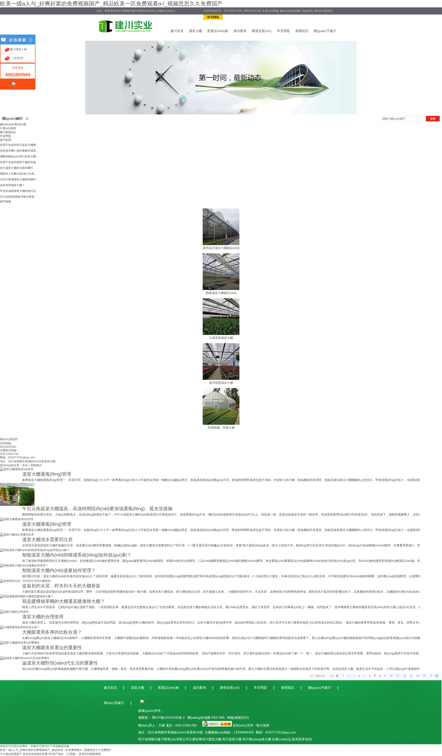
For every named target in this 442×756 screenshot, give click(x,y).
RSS (215, 717)
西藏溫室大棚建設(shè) (221, 293)
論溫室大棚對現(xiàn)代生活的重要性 (60, 662)
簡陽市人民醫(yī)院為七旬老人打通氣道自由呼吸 (19, 173)
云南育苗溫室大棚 (221, 338)
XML (222, 717)
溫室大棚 (195, 31)
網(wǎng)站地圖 (290, 10)
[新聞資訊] (221, 113)
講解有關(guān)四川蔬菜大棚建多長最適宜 (19, 156)
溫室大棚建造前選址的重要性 (52, 647)
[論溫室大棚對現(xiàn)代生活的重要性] (24, 658)
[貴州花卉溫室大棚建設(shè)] (221, 244)
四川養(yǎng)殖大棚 (256, 739)
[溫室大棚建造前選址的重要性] (20, 642)
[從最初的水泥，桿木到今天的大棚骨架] (25, 581)
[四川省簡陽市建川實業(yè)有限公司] (125, 31)
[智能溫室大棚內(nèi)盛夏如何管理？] (24, 565)
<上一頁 (334, 675)
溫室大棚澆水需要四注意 (47, 539)
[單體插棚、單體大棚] (221, 423)
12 (404, 675)
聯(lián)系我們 (323, 10)
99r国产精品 (56, 754)
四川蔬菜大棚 (231, 739)
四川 (245, 717)
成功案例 (239, 31)
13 (411, 675)
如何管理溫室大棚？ (12, 185)
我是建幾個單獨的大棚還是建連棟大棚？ (63, 601)
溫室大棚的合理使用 (43, 616)
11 (27, 118)
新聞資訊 (301, 31)
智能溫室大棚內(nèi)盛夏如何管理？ (59, 570)
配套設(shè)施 (217, 31)
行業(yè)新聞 (8, 128)
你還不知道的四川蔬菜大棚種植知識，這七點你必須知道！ (19, 145)
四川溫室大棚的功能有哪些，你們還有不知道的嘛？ (19, 168)
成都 (237, 717)
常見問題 (283, 31)
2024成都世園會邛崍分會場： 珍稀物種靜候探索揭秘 (19, 196)
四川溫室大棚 (211, 739)
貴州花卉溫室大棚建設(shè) (221, 248)
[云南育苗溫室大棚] (221, 334)
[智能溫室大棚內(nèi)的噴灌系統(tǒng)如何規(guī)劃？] (35, 550)
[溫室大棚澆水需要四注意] (17, 534)
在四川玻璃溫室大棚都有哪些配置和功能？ (19, 179)
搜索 (433, 118)
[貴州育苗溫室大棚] (221, 379)
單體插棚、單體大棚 (221, 427)
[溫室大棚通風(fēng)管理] (16, 469)
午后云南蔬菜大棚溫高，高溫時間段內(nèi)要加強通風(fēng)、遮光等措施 (97, 508)
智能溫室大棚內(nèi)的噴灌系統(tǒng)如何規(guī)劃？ (76, 554)
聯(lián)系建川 (114, 703)
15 (424, 675)
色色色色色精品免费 (35, 754)
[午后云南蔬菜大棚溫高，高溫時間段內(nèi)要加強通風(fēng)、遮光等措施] (17, 505)
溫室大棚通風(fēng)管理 (46, 474)
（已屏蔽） (71, 754)
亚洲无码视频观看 (90, 754)
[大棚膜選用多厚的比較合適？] (20, 627)
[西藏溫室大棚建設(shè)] (221, 289)
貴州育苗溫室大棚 (221, 382)
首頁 (25, 465)
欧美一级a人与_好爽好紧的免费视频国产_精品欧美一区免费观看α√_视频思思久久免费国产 (111, 3)
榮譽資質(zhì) (261, 31)
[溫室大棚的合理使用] (14, 611)
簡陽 (230, 717)
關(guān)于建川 (325, 31)
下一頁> (435, 675)
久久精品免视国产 (11, 754)
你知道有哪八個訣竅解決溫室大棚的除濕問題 (19, 150)
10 (391, 675)
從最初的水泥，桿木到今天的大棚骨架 (61, 585)
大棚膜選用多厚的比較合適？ (52, 632)
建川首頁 (177, 31)
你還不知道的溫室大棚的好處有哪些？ (19, 162)
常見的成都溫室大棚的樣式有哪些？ (19, 191)
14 (417, 675)
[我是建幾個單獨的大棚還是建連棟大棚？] (26, 596)
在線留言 (307, 10)
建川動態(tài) (8, 132)
